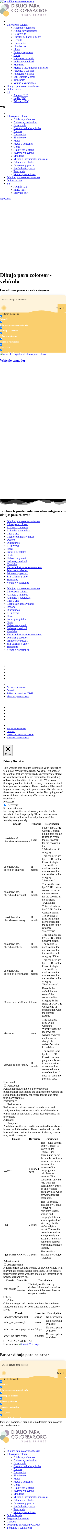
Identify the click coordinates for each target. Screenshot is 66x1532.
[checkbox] (17, 318)
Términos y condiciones (19, 678)
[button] (33, 107)
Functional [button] (9, 1082)
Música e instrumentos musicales (31, 67)
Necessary (12, 805)
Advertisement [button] (11, 1261)
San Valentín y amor (24, 76)
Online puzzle (14, 89)
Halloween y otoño (24, 58)
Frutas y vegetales (23, 52)
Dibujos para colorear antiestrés (23, 86)
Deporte (18, 40)
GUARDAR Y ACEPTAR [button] (18, 1341)
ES (8, 92)
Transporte (19, 79)
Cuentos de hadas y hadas (27, 36)
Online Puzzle (14, 1515)
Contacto (12, 672)
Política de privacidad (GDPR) (21, 675)
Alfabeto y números (24, 27)
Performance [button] (10, 1100)
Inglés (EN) (20, 98)
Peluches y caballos (24, 70)
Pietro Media (53, 660)
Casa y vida (20, 33)
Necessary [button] (8, 801)
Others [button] (6, 1297)
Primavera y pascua (24, 73)
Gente (17, 55)
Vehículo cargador (12, 360)
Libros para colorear (17, 24)
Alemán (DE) (21, 95)
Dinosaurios (20, 43)
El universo (20, 46)
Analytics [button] (8, 1119)
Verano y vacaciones (25, 82)
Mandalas (19, 64)
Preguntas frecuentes (17, 669)
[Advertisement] (33, 235)
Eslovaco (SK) (21, 101)
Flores (17, 49)
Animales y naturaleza (25, 30)
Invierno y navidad (24, 61)
